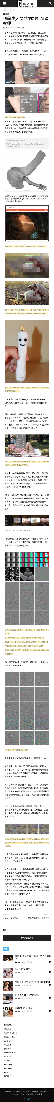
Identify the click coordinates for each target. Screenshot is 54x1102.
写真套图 (29, 1094)
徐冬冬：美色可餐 (10, 918)
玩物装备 (35, 1091)
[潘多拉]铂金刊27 (23, 1008)
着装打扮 (26, 1091)
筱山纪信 (8, 1056)
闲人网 (28, 1099)
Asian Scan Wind (11, 1052)
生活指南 (17, 1091)
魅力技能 (8, 1091)
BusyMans (10, 28)
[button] (50, 3)
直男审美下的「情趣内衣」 (39, 918)
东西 (22, 1094)
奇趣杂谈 (11, 10)
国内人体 (8, 1040)
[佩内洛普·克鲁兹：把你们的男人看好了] (8, 958)
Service (18, 962)
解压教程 (8, 1076)
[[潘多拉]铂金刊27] (8, 1012)
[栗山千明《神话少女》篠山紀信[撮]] (8, 986)
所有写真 (8, 1025)
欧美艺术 (8, 1044)
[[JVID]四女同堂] (8, 973)
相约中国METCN (11, 1033)
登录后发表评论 (27, 938)
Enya (6, 1072)
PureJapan (8, 1068)
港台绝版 (8, 1029)
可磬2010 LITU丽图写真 (27, 995)
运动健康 (43, 1091)
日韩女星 (8, 1048)
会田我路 (8, 1060)
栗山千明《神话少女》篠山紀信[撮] (32, 982)
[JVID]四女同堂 (22, 969)
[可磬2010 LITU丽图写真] (8, 999)
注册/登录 (38, 1094)
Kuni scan (8, 1064)
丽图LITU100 (9, 1037)
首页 (4, 10)
